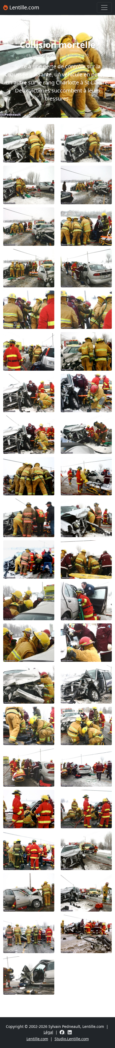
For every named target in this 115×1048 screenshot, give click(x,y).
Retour (59, 34)
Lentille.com (23, 7)
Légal (48, 1032)
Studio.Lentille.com (72, 1038)
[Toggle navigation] (104, 7)
